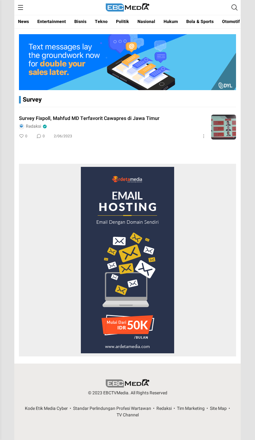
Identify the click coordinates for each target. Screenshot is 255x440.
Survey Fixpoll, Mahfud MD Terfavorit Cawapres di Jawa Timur (89, 118)
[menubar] (20, 7)
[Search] (234, 7)
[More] (203, 136)
